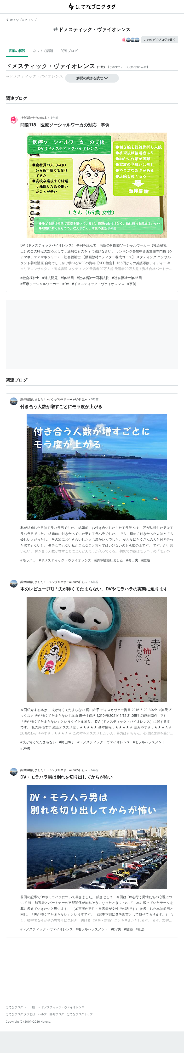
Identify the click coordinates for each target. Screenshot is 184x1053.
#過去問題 (50, 278)
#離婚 (145, 560)
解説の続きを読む (89, 78)
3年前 (54, 117)
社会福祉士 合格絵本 (33, 117)
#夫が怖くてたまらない (38, 742)
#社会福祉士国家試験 (93, 278)
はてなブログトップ (80, 1014)
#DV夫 (25, 748)
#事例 (131, 284)
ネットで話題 (43, 51)
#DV (65, 284)
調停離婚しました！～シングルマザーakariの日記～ (53, 399)
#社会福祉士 (29, 278)
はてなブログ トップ (23, 20)
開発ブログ (57, 1014)
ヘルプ (42, 1014)
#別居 (140, 929)
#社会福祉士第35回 (127, 278)
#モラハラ (28, 560)
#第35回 (67, 278)
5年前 (94, 399)
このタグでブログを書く (160, 39)
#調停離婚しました (108, 560)
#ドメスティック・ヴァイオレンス (98, 284)
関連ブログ (69, 51)
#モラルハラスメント (149, 742)
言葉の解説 (17, 51)
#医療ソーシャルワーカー (39, 284)
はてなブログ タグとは (20, 1014)
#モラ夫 (132, 560)
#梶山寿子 (67, 742)
